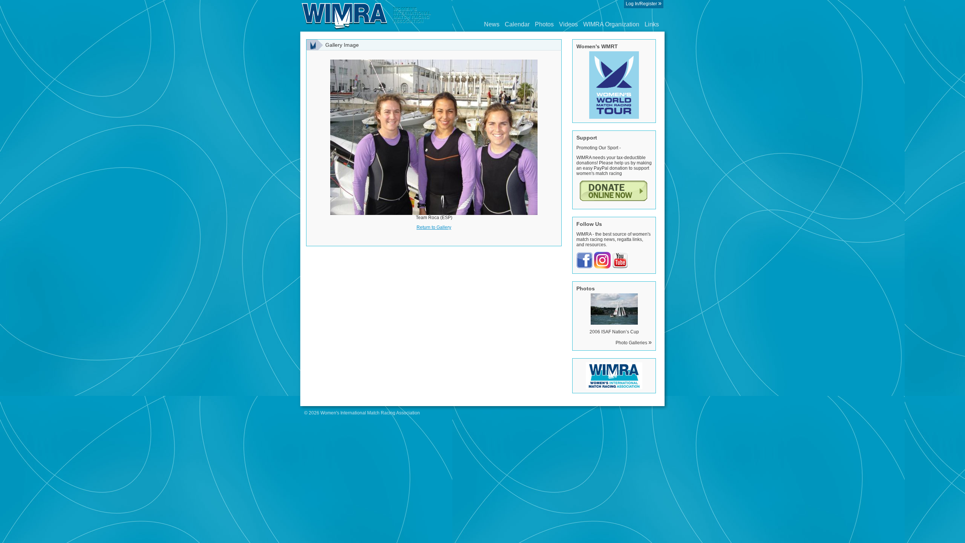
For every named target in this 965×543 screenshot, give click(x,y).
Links (652, 24)
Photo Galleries (634, 342)
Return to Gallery (434, 227)
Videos (568, 24)
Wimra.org (366, 16)
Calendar (517, 24)
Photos (544, 24)
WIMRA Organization (611, 24)
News (491, 24)
